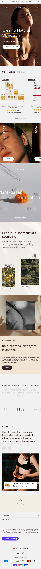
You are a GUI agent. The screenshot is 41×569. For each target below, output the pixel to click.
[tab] (8, 71)
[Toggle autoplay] (37, 62)
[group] (20, 35)
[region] (20, 35)
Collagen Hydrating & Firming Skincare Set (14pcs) (13, 107)
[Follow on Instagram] (23, 553)
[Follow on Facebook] (18, 553)
